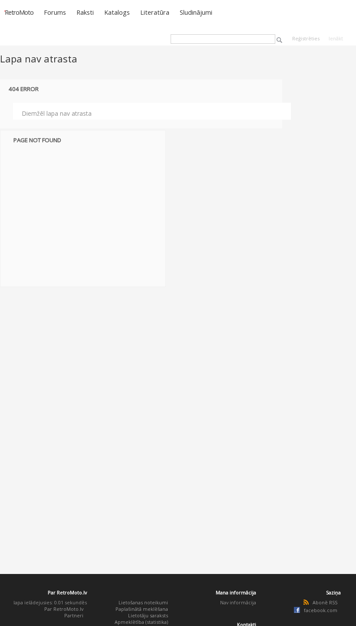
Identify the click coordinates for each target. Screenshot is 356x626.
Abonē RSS (325, 602)
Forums (55, 12)
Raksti (85, 12)
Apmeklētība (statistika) (141, 622)
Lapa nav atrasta (38, 58)
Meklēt (279, 40)
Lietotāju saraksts (148, 615)
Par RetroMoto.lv (63, 609)
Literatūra (154, 12)
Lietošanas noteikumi (143, 602)
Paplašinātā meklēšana (141, 609)
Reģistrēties (306, 38)
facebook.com (320, 610)
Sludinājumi (196, 12)
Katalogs (117, 12)
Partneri (73, 615)
